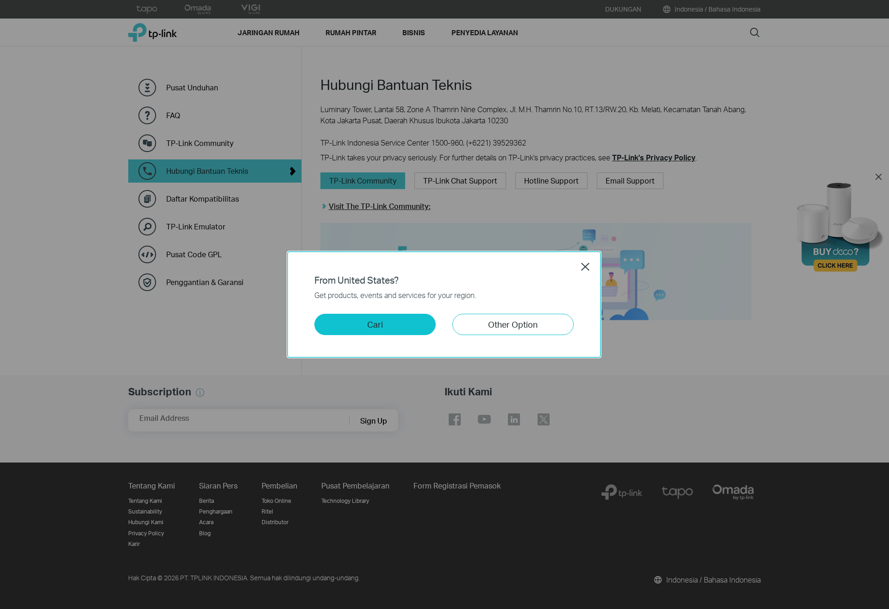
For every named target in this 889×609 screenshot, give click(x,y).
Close (585, 266)
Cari (375, 324)
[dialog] (444, 304)
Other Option (513, 324)
